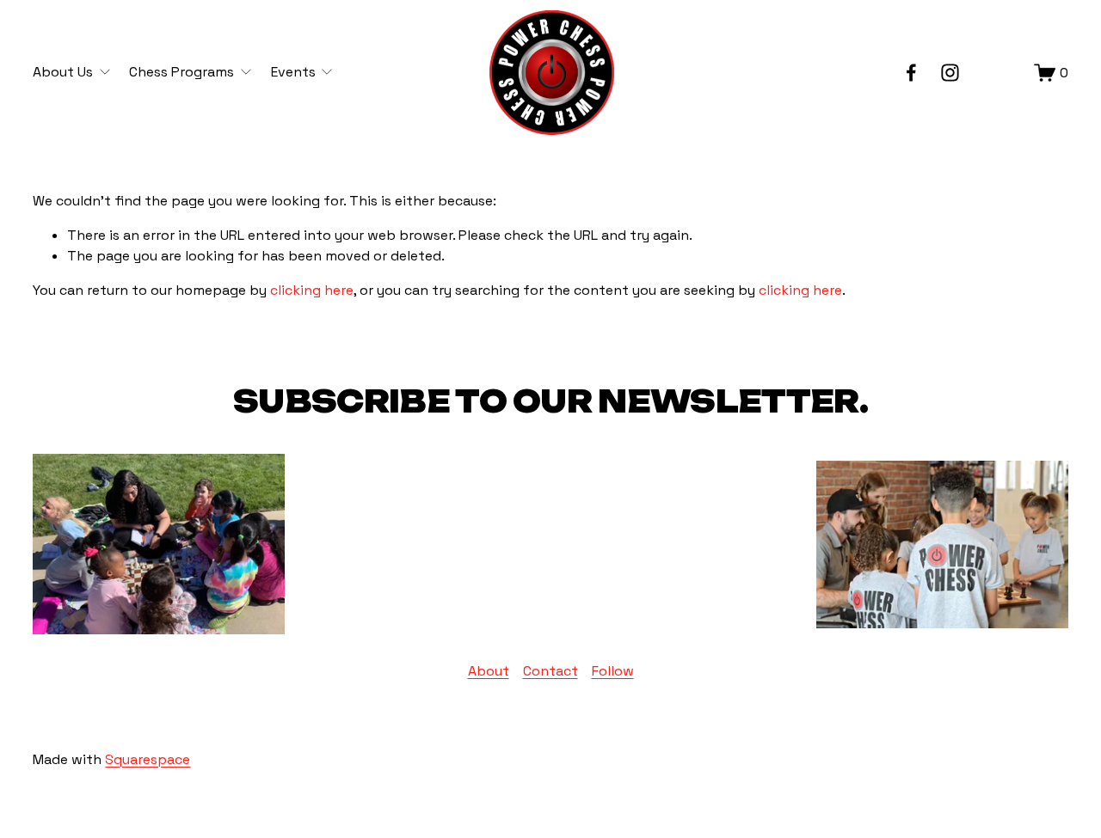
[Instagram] (950, 72)
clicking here (312, 290)
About (488, 671)
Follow (613, 671)
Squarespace (147, 759)
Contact (550, 671)
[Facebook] (911, 72)
